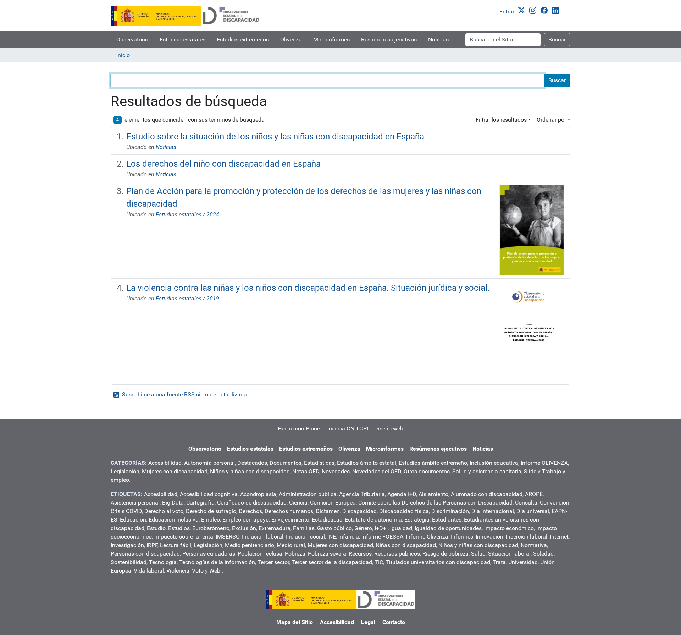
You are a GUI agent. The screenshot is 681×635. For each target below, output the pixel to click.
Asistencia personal (135, 502)
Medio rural (291, 545)
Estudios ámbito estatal (366, 462)
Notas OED (305, 471)
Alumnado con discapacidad (486, 494)
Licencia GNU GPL (347, 428)
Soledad (543, 553)
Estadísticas (319, 462)
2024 (212, 214)
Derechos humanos (289, 511)
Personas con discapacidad (145, 553)
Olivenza (291, 39)
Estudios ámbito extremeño (433, 462)
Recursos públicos (397, 553)
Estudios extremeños (243, 39)
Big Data (173, 502)
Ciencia (298, 502)
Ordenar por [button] (551, 119)
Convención (554, 502)
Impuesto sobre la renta (183, 536)
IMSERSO (227, 536)
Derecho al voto (163, 511)
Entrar (506, 11)
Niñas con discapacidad (406, 545)
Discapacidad (359, 511)
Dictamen (328, 511)
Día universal (532, 511)
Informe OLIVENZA (544, 462)
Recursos (360, 553)
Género (363, 528)
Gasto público (334, 528)
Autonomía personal (209, 462)
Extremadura (274, 528)
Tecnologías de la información (217, 562)
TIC (379, 562)
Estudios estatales (182, 39)
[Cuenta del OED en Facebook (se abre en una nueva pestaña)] (545, 9)
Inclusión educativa (494, 462)
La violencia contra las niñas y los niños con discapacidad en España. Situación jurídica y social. (307, 288)
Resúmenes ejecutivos (389, 39)
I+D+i (381, 528)
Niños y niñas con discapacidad (250, 471)
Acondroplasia (258, 494)
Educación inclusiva (174, 519)
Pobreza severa (327, 553)
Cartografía (200, 502)
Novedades (336, 471)
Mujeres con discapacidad (174, 471)
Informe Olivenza (427, 536)
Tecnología (163, 562)
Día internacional (492, 511)
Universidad (523, 562)
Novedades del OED (376, 471)
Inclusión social (305, 536)
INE (331, 536)
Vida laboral (149, 570)
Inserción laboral (526, 536)
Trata (499, 562)
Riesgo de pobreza (445, 553)
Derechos (250, 511)
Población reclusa (260, 553)
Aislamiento (433, 494)
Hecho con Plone (299, 428)
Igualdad (401, 528)
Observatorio (132, 39)
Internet (559, 536)
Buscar (557, 39)
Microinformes (331, 39)
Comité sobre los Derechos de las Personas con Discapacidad (435, 502)
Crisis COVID (126, 511)
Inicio (123, 55)
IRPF (151, 545)
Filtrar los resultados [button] (501, 119)
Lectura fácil (175, 545)
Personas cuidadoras (208, 553)
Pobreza (295, 553)
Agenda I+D (401, 494)
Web (214, 570)
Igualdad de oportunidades (448, 528)
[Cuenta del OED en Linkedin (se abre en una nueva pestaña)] (557, 9)
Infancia (348, 536)
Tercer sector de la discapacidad (332, 562)
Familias (304, 528)
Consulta (526, 502)
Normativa (534, 545)
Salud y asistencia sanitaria (486, 471)
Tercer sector (273, 562)
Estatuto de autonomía (373, 519)
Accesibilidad (165, 462)
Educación (133, 519)
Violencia (177, 570)
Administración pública (308, 494)
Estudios (179, 528)
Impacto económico (509, 528)
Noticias (438, 39)
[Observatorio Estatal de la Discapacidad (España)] (185, 16)
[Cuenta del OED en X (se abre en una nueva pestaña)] (523, 9)
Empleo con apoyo (245, 519)
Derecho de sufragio (211, 511)
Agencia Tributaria (362, 494)
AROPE (534, 494)
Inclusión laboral (262, 536)
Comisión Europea (333, 502)
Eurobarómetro (210, 528)
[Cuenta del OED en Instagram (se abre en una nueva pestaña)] (534, 9)
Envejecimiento (290, 519)
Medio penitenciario (249, 545)
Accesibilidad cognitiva (209, 494)
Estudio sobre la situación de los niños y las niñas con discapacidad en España (275, 136)
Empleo (210, 519)
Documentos (285, 462)
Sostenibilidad (128, 562)
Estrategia (417, 519)
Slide (530, 471)
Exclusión (244, 528)
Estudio (156, 528)
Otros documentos (427, 471)
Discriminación (450, 511)
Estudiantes (446, 519)
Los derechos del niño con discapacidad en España (223, 164)
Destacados (252, 462)
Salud (478, 553)
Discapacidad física (404, 511)
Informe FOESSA (382, 536)
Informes (462, 536)
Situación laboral (509, 553)
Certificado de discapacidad (252, 502)
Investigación (127, 545)
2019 (212, 298)
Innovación (489, 536)
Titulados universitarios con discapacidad (438, 562)
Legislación (125, 471)
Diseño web (388, 428)
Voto (198, 570)
